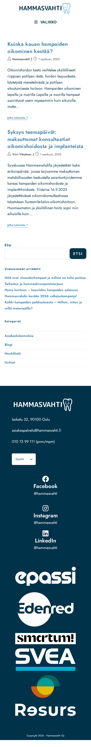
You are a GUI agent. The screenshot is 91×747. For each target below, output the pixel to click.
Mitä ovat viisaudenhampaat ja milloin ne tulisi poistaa (45, 277)
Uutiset (10, 362)
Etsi (8, 245)
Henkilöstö (13, 353)
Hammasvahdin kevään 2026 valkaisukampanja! (41, 296)
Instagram (45, 515)
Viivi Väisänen (22, 154)
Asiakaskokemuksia (19, 335)
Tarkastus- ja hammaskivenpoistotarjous (34, 283)
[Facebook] (45, 479)
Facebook (45, 486)
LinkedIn (45, 541)
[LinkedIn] (45, 533)
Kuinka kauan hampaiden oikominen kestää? (37, 47)
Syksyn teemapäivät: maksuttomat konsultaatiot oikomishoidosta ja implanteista (45, 139)
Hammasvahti (21, 59)
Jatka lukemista (17, 118)
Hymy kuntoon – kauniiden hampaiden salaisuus (41, 289)
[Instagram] (45, 508)
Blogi (8, 344)
